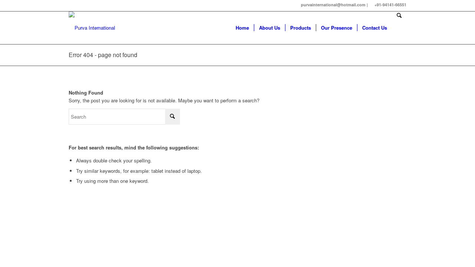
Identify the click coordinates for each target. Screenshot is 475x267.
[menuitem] (242, 27)
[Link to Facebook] (70, 5)
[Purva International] (92, 27)
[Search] (399, 27)
